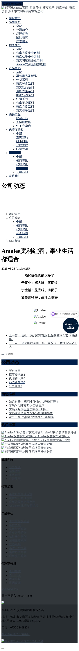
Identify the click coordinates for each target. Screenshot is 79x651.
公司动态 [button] (15, 152)
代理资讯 (22, 164)
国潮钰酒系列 (25, 95)
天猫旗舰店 (23, 122)
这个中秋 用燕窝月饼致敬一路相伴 (31, 417)
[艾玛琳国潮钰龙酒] (15, 451)
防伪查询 (22, 149)
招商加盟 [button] (15, 45)
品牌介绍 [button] (15, 22)
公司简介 (22, 29)
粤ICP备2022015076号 (15, 634)
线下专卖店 (23, 125)
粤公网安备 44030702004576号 (23, 641)
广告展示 (22, 41)
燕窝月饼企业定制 (28, 52)
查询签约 (22, 137)
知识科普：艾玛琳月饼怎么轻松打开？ (34, 401)
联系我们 (15, 175)
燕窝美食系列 (25, 83)
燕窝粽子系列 (25, 110)
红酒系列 (22, 99)
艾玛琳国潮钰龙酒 (40, 451)
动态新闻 (22, 168)
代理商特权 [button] (16, 129)
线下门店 (22, 141)
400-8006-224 (9, 589)
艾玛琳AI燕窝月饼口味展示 (26, 405)
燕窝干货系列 (25, 102)
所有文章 (15, 370)
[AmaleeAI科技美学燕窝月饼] (21, 432)
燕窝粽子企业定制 (28, 56)
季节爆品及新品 (26, 75)
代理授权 (22, 145)
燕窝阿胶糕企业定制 (29, 60)
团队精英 (22, 37)
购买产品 (22, 118)
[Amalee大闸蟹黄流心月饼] (19, 440)
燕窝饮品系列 (25, 87)
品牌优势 (22, 33)
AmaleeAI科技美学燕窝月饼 (58, 432)
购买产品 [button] (15, 114)
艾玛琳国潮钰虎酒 (40, 444)
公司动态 (15, 217)
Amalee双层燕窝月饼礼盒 (53, 436)
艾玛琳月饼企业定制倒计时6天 (29, 409)
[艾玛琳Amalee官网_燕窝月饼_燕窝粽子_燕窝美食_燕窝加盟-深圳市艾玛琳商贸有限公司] (39, 10)
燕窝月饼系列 (25, 106)
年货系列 (22, 79)
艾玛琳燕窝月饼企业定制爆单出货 (31, 413)
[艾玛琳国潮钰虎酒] (15, 444)
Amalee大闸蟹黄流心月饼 (53, 440)
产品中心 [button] (15, 68)
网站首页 (15, 18)
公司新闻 (22, 172)
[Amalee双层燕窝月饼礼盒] (19, 436)
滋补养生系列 (25, 91)
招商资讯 (22, 160)
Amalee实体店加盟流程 (31, 64)
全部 (19, 25)
